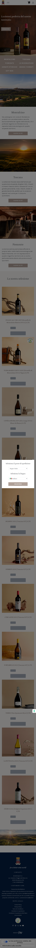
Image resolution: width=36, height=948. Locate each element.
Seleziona (18, 484)
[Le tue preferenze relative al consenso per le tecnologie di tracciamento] (34, 711)
